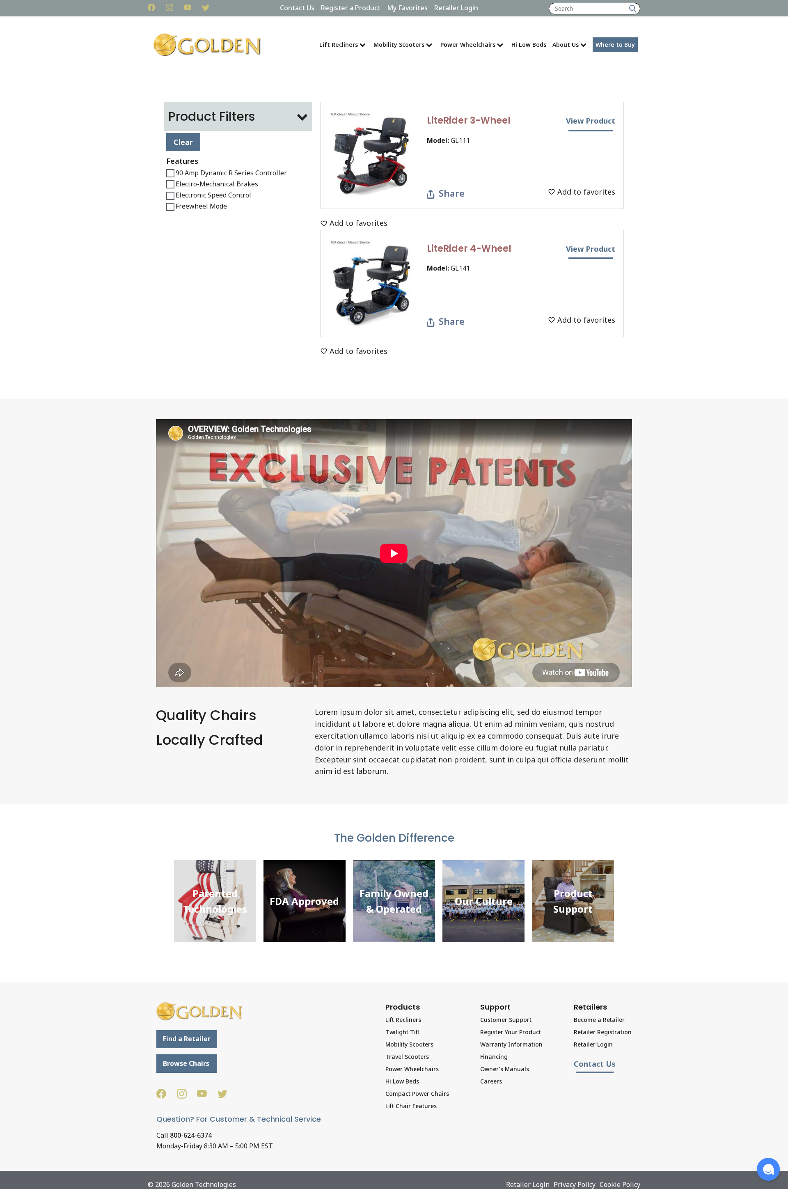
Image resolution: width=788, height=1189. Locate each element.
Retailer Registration (603, 1032)
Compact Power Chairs (417, 1093)
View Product (590, 121)
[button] (768, 1169)
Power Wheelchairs (467, 44)
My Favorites (407, 7)
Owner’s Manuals (504, 1069)
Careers (491, 1081)
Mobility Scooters (398, 44)
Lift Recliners (338, 44)
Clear (183, 142)
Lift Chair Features (411, 1106)
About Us (565, 44)
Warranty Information (511, 1044)
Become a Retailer (599, 1020)
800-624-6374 (191, 1135)
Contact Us (297, 7)
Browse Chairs (186, 1063)
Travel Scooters (407, 1056)
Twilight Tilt (402, 1032)
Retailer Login (456, 7)
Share (451, 193)
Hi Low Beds (528, 44)
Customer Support (505, 1020)
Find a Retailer (187, 1038)
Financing (494, 1056)
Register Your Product (510, 1032)
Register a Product (350, 7)
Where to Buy (615, 44)
